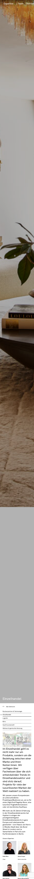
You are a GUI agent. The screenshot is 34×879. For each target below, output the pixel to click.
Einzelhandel (7, 715)
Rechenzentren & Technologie (12, 711)
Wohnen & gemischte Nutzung (12, 728)
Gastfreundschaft (8, 725)
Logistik (5, 718)
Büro (4, 721)
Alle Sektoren (10, 707)
